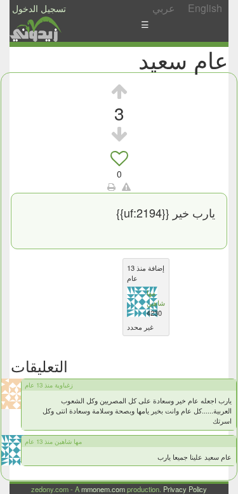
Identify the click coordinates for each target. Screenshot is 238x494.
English (205, 8)
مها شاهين (156, 297)
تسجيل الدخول (39, 8)
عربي (163, 8)
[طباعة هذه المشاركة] (111, 186)
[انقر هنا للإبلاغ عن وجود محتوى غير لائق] (126, 186)
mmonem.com (103, 489)
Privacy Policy (185, 489)
